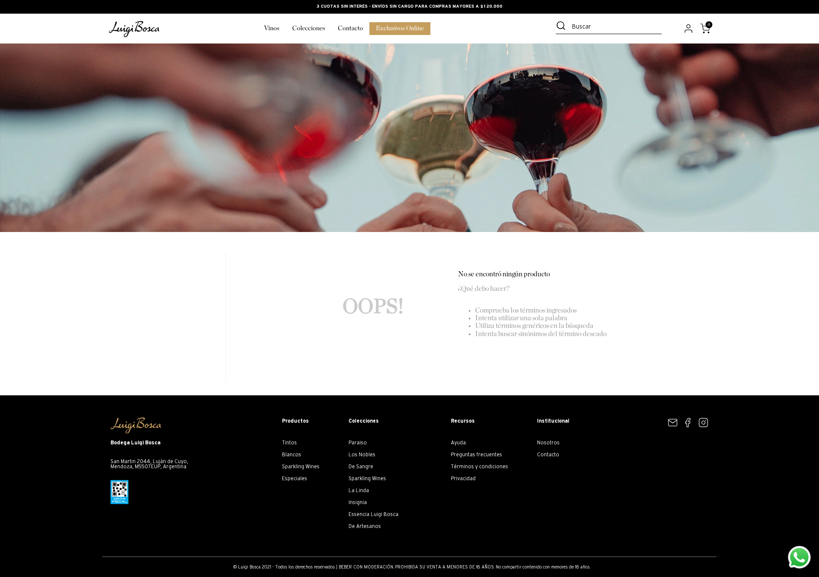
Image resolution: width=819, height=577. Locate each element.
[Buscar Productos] (563, 25)
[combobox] (609, 27)
